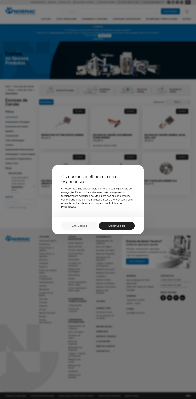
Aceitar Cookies (116, 225)
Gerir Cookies (79, 225)
